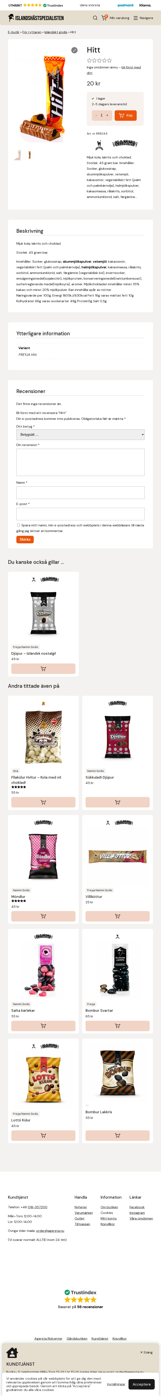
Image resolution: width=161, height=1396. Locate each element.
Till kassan (82, 1224)
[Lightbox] (74, 50)
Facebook (137, 1207)
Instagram (137, 1213)
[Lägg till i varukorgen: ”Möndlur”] (43, 916)
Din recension (28, 445)
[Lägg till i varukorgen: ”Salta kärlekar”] (43, 1026)
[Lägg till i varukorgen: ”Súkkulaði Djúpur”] (118, 802)
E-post (23, 504)
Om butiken (109, 1207)
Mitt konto (109, 1218)
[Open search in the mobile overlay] (95, 17)
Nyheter (81, 1207)
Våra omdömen (141, 1218)
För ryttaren (31, 32)
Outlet (79, 1218)
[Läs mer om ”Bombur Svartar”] (118, 1026)
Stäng (148, 1352)
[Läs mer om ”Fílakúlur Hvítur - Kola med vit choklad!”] (43, 802)
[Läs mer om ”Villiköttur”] (118, 916)
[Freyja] (99, 146)
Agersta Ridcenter (48, 1338)
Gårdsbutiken (77, 1338)
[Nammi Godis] (125, 146)
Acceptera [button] (142, 1384)
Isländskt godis (55, 32)
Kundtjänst (100, 1338)
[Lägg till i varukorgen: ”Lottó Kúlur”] (43, 1135)
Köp (129, 115)
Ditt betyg (25, 426)
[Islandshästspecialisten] (36, 18)
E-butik (13, 32)
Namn (21, 482)
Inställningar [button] (116, 1384)
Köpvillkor (108, 1224)
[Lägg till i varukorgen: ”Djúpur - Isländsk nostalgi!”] (43, 668)
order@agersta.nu (50, 1231)
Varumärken (84, 1213)
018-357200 (37, 1207)
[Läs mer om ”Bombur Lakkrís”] (118, 1135)
